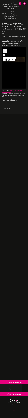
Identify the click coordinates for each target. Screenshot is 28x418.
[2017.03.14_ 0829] (14, 180)
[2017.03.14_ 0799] (14, 260)
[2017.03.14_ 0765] (14, 313)
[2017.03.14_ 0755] (14, 340)
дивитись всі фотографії (15, 382)
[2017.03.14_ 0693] (14, 367)
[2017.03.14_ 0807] (14, 234)
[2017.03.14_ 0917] (14, 154)
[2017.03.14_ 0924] (14, 127)
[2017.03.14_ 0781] (14, 287)
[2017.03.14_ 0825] (14, 207)
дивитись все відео (15, 394)
